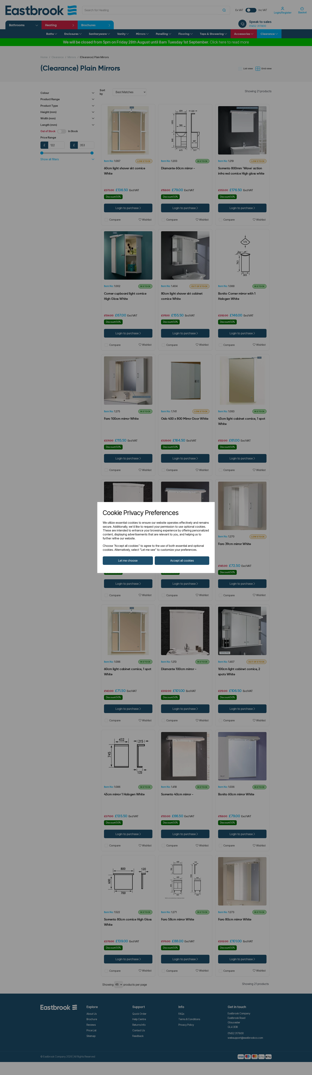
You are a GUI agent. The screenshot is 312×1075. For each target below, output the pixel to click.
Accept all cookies (182, 560)
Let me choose (128, 560)
